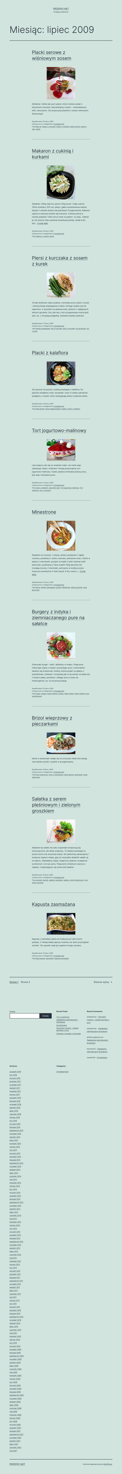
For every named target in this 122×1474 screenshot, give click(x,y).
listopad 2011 (15, 1278)
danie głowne (69, 775)
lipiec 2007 (14, 1444)
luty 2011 (13, 1304)
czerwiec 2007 (15, 1447)
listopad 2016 (15, 1101)
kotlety (60, 694)
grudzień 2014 (15, 1157)
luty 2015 (13, 1150)
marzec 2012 (15, 1265)
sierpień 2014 (15, 1170)
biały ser (38, 127)
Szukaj (12, 1012)
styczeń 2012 (15, 1271)
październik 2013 (16, 1202)
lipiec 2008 (14, 1405)
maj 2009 (13, 1372)
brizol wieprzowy (41, 775)
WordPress (107, 1464)
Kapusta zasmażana (53, 904)
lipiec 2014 (14, 1173)
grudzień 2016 (15, 1098)
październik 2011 (16, 1281)
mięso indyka (69, 694)
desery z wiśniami (62, 127)
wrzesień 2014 (15, 1166)
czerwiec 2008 (15, 1408)
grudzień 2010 (15, 1310)
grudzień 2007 (15, 1428)
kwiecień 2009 (15, 1376)
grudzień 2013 (15, 1196)
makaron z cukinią (42, 236)
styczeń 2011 (15, 1307)
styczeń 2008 (15, 1425)
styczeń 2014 (15, 1193)
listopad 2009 (15, 1353)
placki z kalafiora (74, 409)
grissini (58, 587)
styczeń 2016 (15, 1124)
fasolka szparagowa (42, 328)
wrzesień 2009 (15, 1359)
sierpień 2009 (15, 1363)
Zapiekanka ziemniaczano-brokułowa (67, 1021)
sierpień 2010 (15, 1323)
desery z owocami (49, 127)
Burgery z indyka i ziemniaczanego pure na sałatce (58, 617)
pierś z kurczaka (69, 328)
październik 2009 (17, 1356)
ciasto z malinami (41, 488)
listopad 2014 (15, 1160)
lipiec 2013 (14, 1212)
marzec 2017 (15, 1095)
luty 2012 (13, 1268)
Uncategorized (58, 124)
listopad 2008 (15, 1392)
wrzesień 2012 (15, 1245)
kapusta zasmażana (61, 958)
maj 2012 (13, 1258)
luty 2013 (13, 1229)
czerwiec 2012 (15, 1255)
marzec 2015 (15, 1147)
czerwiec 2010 (15, 1330)
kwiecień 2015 (15, 1144)
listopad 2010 (15, 1314)
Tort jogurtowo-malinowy (59, 430)
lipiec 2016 (14, 1111)
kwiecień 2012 (15, 1261)
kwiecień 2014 (15, 1183)
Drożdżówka (61, 1025)
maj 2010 (13, 1333)
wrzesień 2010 (15, 1320)
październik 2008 (17, 1395)
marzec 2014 (15, 1186)
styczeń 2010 (15, 1346)
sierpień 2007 (15, 1441)
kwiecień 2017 (15, 1091)
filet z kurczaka (56, 328)
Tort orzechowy (62, 1017)
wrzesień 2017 (15, 1085)
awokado (38, 880)
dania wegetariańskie (53, 409)
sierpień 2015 (15, 1137)
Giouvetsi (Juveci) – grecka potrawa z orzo (67, 1029)
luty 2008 (13, 1421)
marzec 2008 (15, 1418)
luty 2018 (13, 1075)
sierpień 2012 (15, 1248)
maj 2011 (13, 1297)
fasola (37, 587)
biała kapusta (40, 958)
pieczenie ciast (54, 488)
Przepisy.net (61, 8)
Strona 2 (25, 982)
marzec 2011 (15, 1300)
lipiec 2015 (14, 1140)
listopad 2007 (15, 1431)
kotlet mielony (52, 694)
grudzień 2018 (15, 1072)
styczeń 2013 (15, 1232)
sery (86, 880)
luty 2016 (13, 1121)
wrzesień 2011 (15, 1284)
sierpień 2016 (15, 1108)
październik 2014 (16, 1163)
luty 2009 (13, 1382)
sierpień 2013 (15, 1209)
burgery (44, 694)
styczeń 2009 (15, 1385)
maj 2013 (13, 1219)
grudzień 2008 (15, 1389)
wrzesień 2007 (15, 1438)
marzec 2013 (15, 1225)
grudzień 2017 (15, 1081)
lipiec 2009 (14, 1366)
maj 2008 (13, 1412)
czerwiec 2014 (15, 1176)
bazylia (45, 880)
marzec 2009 (15, 1379)
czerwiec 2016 (15, 1114)
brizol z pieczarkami (56, 775)
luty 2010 (13, 1343)
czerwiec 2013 (15, 1215)
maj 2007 (13, 1451)
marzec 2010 (15, 1340)
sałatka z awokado (56, 880)
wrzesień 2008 (15, 1399)
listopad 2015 (15, 1127)
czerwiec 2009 (15, 1369)
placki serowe (75, 127)
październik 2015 (16, 1130)
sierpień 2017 (15, 1088)
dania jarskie (40, 409)
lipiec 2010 (14, 1327)
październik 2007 (16, 1434)
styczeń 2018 (15, 1078)
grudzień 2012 (15, 1235)
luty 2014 (13, 1189)
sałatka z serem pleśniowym (73, 880)
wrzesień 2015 (15, 1134)
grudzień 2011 (15, 1274)
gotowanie (78, 775)
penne (51, 236)
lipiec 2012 (14, 1251)
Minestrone (44, 512)
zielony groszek (76, 587)
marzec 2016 (15, 1117)
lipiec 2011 (14, 1291)
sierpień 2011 (15, 1287)
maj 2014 (13, 1180)
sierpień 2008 (15, 1402)
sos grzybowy (81, 328)
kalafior (64, 409)
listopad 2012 (15, 1238)
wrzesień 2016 (15, 1104)
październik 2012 (16, 1242)
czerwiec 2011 (15, 1294)
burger (37, 694)
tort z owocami (45, 490)
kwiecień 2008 (15, 1415)
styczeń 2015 (15, 1153)
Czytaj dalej (42, 223)
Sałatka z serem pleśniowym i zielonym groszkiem (56, 805)
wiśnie (38, 129)
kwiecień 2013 (15, 1222)
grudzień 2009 (15, 1349)
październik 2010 (16, 1317)
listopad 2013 (15, 1199)
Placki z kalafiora (50, 352)
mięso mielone (80, 694)
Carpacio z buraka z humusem (68, 1034)
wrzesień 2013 (15, 1206)
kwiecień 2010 (15, 1336)
